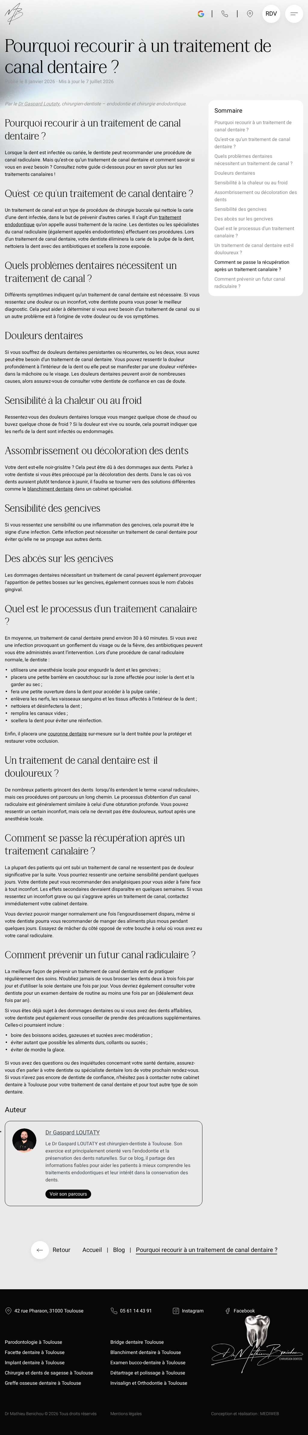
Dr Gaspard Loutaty (39, 104)
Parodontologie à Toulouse (33, 1342)
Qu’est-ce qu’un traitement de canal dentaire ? (252, 143)
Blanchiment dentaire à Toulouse (146, 1352)
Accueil (92, 1250)
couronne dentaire (67, 734)
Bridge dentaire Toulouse (137, 1342)
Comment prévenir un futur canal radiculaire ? (249, 283)
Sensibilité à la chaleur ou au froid (251, 182)
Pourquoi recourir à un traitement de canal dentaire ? (253, 126)
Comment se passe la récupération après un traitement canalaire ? (251, 266)
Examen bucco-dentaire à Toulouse (148, 1362)
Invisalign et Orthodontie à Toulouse (148, 1383)
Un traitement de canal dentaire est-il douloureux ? (254, 249)
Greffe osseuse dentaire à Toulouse (43, 1383)
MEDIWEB (269, 1414)
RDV (272, 13)
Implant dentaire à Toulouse (35, 1362)
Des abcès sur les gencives (243, 219)
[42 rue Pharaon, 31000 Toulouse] (249, 13)
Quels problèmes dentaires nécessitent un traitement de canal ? (253, 160)
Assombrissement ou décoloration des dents (255, 196)
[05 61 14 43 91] (224, 13)
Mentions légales (126, 1414)
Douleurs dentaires (234, 173)
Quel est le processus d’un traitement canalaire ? (254, 232)
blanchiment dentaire (50, 489)
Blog (119, 1250)
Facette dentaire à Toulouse (35, 1352)
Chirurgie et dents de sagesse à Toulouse (49, 1373)
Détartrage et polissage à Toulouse (147, 1373)
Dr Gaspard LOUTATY (72, 1132)
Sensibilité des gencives (240, 209)
